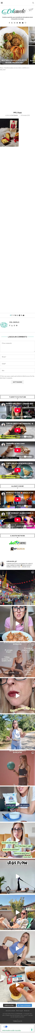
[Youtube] (20, 22)
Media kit (26, 1011)
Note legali (19, 1011)
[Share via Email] (23, 315)
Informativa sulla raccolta (11, 1030)
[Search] (33, 3)
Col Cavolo (14, 115)
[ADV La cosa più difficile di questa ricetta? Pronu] (17, 804)
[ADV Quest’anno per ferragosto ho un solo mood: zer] (17, 840)
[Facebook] (9, 22)
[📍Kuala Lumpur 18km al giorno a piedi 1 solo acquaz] (17, 587)
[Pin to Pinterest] (15, 315)
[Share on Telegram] (19, 315)
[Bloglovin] (25, 22)
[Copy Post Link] (21, 315)
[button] (2, 45)
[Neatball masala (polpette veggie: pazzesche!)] (14, 46)
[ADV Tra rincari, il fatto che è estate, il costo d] (17, 912)
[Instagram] (14, 22)
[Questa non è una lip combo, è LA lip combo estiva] (17, 695)
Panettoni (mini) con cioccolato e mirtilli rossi (16, 68)
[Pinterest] (17, 22)
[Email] (22, 22)
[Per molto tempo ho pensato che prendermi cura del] (17, 731)
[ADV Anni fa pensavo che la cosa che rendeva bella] (17, 984)
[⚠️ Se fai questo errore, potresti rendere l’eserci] (17, 948)
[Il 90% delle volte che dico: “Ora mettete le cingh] (17, 876)
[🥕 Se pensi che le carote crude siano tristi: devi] (17, 623)
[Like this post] (12, 315)
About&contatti (10, 1011)
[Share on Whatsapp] (17, 315)
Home (1, 68)
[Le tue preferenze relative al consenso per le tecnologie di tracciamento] (32, 1029)
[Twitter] (12, 22)
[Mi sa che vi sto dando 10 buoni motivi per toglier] (17, 659)
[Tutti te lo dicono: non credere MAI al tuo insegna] (17, 768)
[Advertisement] (17, 90)
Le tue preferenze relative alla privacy (19, 1026)
